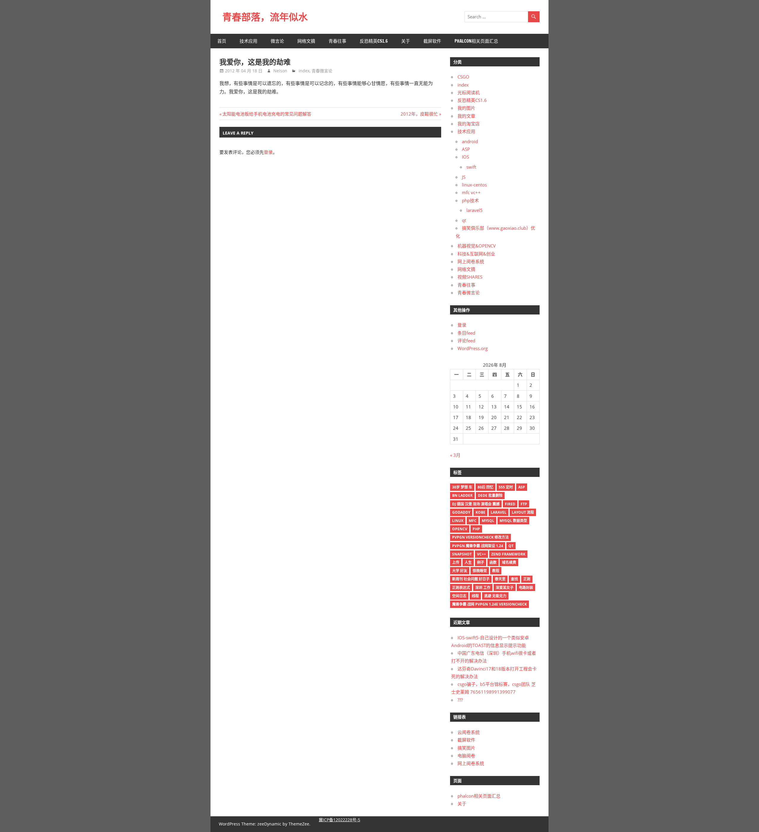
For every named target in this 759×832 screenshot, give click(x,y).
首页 (221, 41)
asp (521, 487)
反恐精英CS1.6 (374, 41)
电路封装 (526, 587)
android (470, 141)
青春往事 (337, 41)
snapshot (462, 554)
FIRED (510, 504)
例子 (480, 562)
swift (471, 167)
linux (457, 520)
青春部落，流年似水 (265, 17)
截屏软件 (432, 41)
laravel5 (474, 210)
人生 (468, 562)
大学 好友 (459, 570)
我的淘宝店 (468, 124)
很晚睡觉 (480, 570)
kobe (480, 512)
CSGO (463, 77)
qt (464, 220)
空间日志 (459, 595)
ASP (466, 149)
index (304, 71)
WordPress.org (472, 348)
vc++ (481, 554)
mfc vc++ (471, 192)
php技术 (470, 200)
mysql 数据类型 (513, 520)
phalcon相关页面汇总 (476, 41)
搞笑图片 (466, 748)
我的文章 (466, 116)
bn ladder (462, 495)
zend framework (508, 554)
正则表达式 (461, 587)
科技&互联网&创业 (476, 254)
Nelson (280, 71)
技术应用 (248, 41)
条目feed (466, 333)
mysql (488, 520)
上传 (455, 562)
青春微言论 (322, 71)
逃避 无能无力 (495, 595)
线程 (475, 595)
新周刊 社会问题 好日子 (470, 579)
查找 (514, 579)
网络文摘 (306, 41)
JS (463, 177)
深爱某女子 (505, 587)
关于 (405, 41)
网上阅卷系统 (470, 261)
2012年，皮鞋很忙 (419, 114)
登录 (268, 152)
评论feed (466, 341)
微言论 (277, 41)
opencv (459, 528)
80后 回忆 (485, 487)
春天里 (500, 579)
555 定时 (506, 487)
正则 (526, 579)
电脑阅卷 (466, 755)
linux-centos (474, 185)
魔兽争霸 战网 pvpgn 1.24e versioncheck (489, 604)
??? (460, 700)
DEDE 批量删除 (490, 495)
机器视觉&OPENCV (476, 246)
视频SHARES (469, 277)
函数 (493, 562)
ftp (524, 504)
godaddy (461, 512)
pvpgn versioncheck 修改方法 (480, 537)
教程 (495, 570)
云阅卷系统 (468, 732)
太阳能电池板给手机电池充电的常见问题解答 (266, 114)
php (476, 528)
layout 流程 (523, 512)
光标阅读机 (468, 92)
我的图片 (466, 108)
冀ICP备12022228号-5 (339, 820)
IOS (465, 157)
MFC (472, 520)
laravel (498, 512)
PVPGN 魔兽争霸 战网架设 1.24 (477, 545)
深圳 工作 (482, 587)
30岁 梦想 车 (462, 487)
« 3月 (455, 455)
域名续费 (509, 562)
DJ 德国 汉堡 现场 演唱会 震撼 (476, 504)
